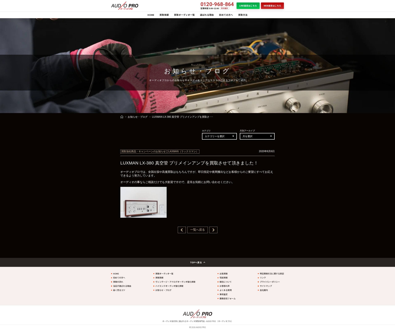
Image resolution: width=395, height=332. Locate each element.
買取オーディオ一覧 (184, 14)
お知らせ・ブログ (138, 117)
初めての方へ (226, 14)
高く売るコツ (119, 290)
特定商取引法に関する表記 (272, 273)
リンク (263, 277)
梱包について (226, 281)
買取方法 (242, 14)
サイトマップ (266, 286)
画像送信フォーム (228, 298)
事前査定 (224, 294)
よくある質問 (226, 290)
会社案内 (264, 290)
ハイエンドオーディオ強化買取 (169, 286)
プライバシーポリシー (270, 281)
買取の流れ (118, 281)
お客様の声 (225, 286)
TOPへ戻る (196, 262)
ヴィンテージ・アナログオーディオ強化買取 (175, 281)
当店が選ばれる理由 (122, 286)
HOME (151, 14)
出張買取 (224, 273)
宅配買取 (224, 277)
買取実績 (164, 14)
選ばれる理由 (207, 14)
